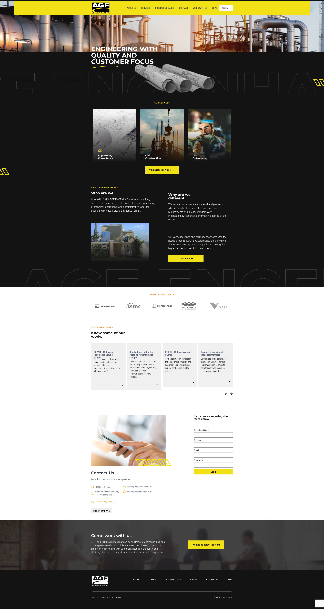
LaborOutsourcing (200, 157)
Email (196, 450)
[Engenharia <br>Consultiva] (100, 150)
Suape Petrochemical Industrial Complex (212, 353)
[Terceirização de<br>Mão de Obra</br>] (195, 150)
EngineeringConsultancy (105, 157)
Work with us (200, 8)
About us (131, 8)
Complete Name (201, 430)
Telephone (198, 460)
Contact (183, 8)
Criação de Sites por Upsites (221, 597)
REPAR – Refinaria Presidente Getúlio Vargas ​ (103, 355)
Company (198, 440)
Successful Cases (164, 8)
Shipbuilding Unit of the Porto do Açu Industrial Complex (141, 355)
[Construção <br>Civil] (147, 150)
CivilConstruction (153, 157)
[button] (226, 393)
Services (145, 8)
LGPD (214, 8)
